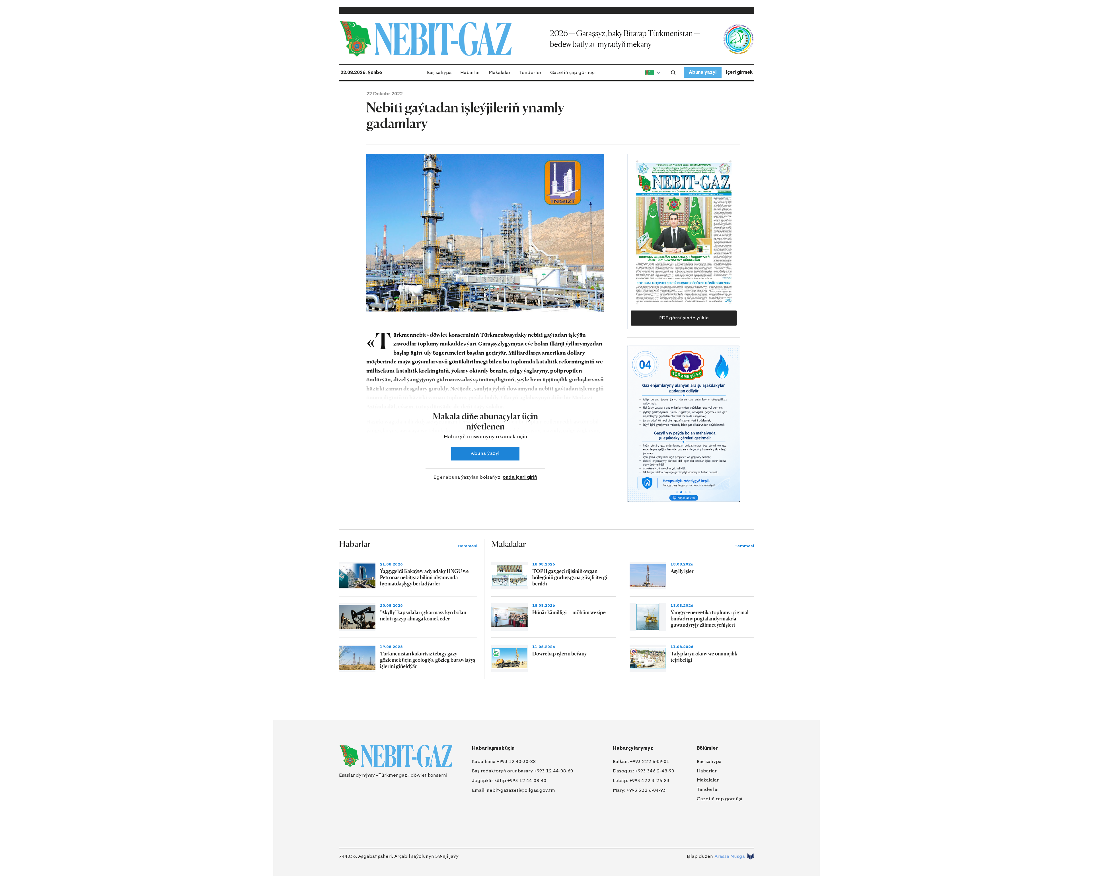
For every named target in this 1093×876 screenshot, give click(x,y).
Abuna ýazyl (702, 72)
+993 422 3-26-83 (649, 780)
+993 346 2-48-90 (654, 771)
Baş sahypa (439, 72)
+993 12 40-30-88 (516, 761)
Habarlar (470, 72)
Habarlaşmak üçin (493, 748)
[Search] (673, 72)
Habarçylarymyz (633, 748)
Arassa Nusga (729, 856)
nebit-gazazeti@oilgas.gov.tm (521, 790)
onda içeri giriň (520, 477)
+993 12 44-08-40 (526, 780)
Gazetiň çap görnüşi (573, 72)
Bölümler (707, 748)
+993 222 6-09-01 (649, 761)
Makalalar (500, 72)
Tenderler (530, 72)
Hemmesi (467, 546)
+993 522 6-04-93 (646, 790)
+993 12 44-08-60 (553, 771)
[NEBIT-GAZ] (396, 756)
